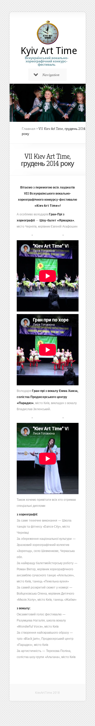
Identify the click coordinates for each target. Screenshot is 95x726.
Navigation (51, 74)
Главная (28, 128)
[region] (48, 103)
